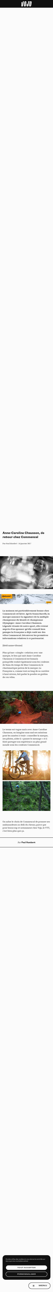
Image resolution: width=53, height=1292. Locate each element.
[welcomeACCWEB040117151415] (26, 707)
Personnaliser (26, 1274)
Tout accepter (26, 1267)
